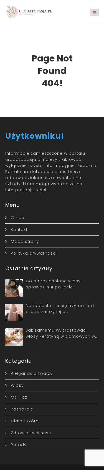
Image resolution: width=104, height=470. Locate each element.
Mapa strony (25, 241)
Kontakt (19, 229)
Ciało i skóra (25, 421)
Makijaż (19, 397)
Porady (19, 445)
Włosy (17, 385)
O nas (17, 217)
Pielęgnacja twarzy (32, 373)
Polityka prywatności (34, 253)
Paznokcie (22, 409)
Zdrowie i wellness (31, 433)
